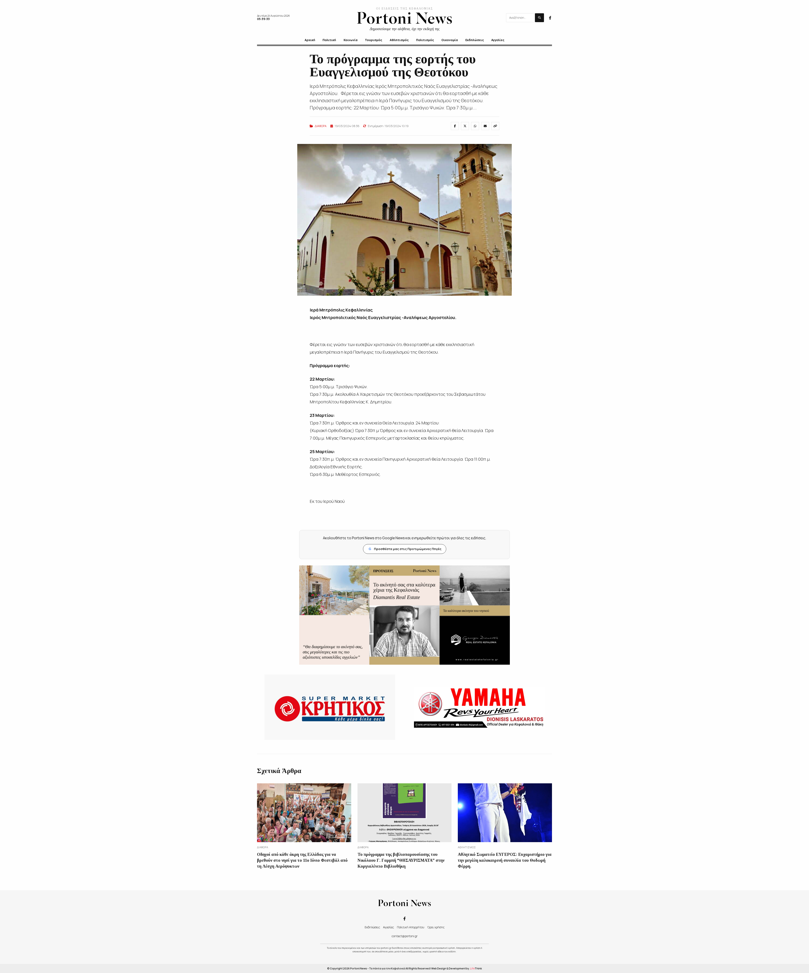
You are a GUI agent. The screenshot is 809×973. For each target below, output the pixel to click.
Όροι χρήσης (436, 927)
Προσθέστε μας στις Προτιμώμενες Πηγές (405, 549)
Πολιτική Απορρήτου (410, 927)
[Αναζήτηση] (539, 17)
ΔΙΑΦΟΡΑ (321, 126)
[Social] (550, 17)
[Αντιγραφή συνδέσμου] (495, 126)
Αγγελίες (388, 927)
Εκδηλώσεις (372, 927)
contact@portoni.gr (405, 936)
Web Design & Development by (456, 968)
